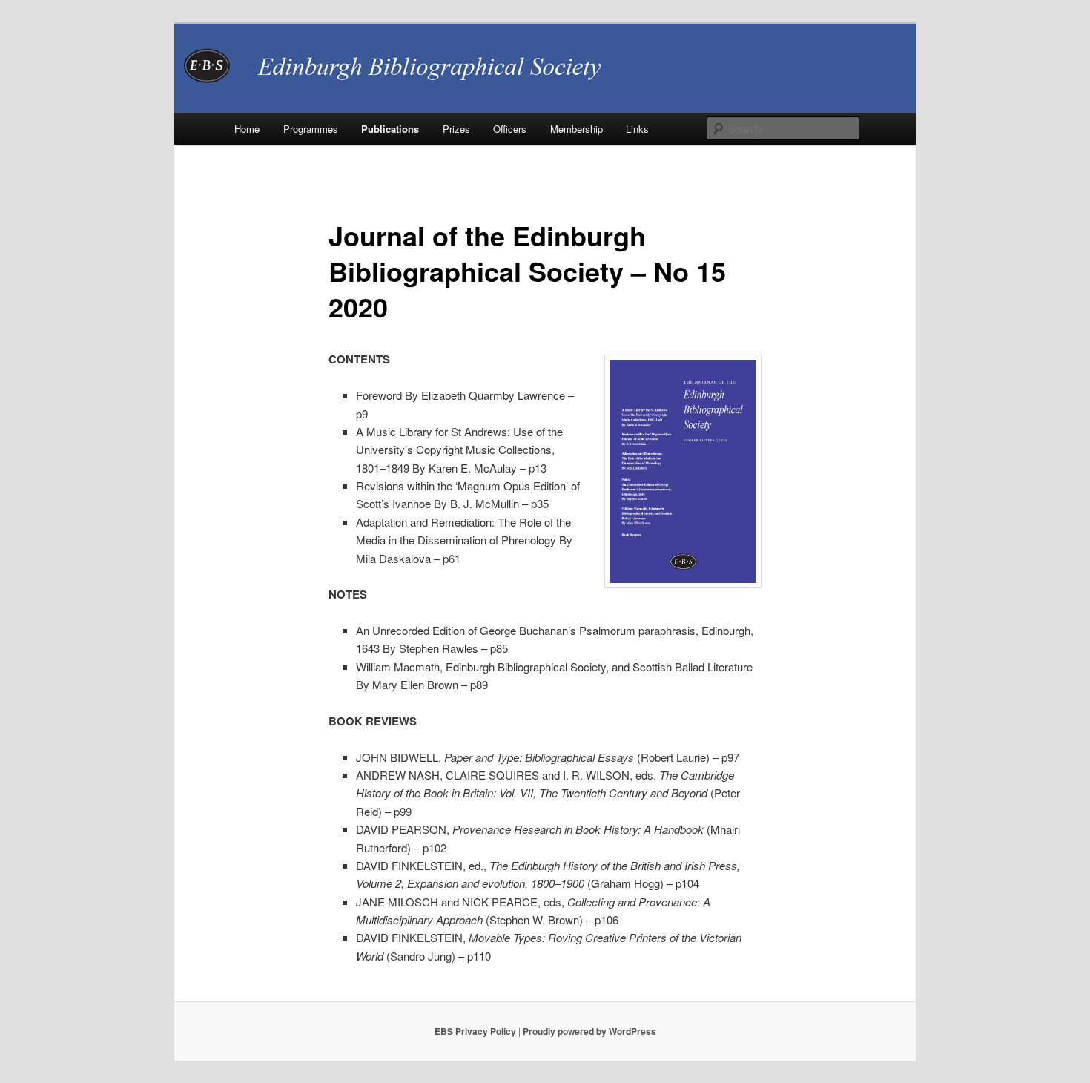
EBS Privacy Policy (475, 1031)
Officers (509, 129)
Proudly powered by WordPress (589, 1031)
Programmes (310, 129)
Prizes (456, 129)
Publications (390, 129)
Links (637, 129)
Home (247, 129)
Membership (576, 129)
